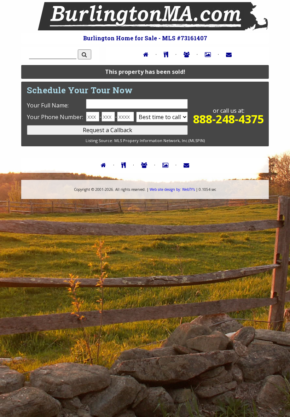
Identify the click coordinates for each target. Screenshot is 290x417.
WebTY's (172, 189)
